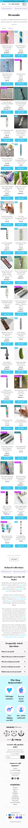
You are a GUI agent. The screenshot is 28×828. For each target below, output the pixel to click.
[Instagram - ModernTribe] (15, 778)
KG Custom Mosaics (21, 135)
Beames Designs (7, 191)
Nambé (21, 77)
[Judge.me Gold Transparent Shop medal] (7, 733)
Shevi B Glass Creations (21, 539)
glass (25, 599)
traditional (11, 597)
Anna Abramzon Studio (7, 511)
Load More (14, 559)
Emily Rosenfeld (7, 49)
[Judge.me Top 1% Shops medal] (21, 733)
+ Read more (14, 24)
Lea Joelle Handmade (7, 479)
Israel (7, 591)
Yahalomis (21, 307)
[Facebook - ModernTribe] (13, 778)
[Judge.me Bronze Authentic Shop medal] (14, 733)
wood (18, 599)
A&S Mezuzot (21, 190)
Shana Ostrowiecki (21, 365)
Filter (5, 28)
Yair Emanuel (21, 163)
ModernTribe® (17, 822)
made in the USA (19, 589)
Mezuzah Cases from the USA (21, 8)
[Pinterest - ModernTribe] (18, 778)
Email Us (15, 768)
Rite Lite (21, 49)
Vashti (7, 105)
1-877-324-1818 (16, 770)
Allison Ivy (7, 541)
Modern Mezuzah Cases (6, 8)
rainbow (5, 587)
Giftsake (7, 219)
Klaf (24, 617)
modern (18, 597)
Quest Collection (21, 219)
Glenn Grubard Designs (7, 276)
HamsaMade (7, 79)
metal (21, 599)
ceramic (21, 585)
